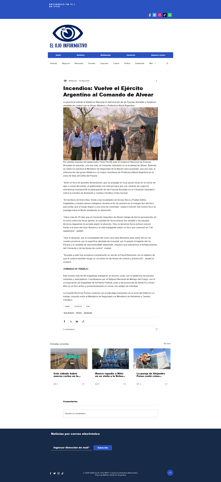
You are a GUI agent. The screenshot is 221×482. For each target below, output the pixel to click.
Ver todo (167, 344)
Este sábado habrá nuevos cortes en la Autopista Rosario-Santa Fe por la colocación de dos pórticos (69, 374)
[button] (167, 63)
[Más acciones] (156, 80)
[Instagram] (160, 15)
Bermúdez (79, 63)
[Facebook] (149, 15)
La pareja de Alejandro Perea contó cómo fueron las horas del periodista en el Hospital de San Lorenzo (152, 374)
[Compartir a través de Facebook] (64, 321)
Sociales (91, 63)
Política (127, 63)
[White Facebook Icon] (50, 473)
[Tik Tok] (165, 15)
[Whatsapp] (170, 15)
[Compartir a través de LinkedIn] (77, 321)
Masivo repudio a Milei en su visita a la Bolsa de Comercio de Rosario (110, 374)
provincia (78, 306)
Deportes (104, 63)
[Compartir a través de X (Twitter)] (70, 321)
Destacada (139, 63)
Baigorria (66, 63)
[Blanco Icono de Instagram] (58, 473)
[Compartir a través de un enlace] (83, 321)
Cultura (116, 63)
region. (67, 306)
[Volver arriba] (170, 473)
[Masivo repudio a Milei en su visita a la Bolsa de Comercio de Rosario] (110, 358)
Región (79, 313)
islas (88, 306)
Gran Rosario (69, 313)
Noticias (53, 63)
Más (151, 63)
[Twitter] (154, 15)
